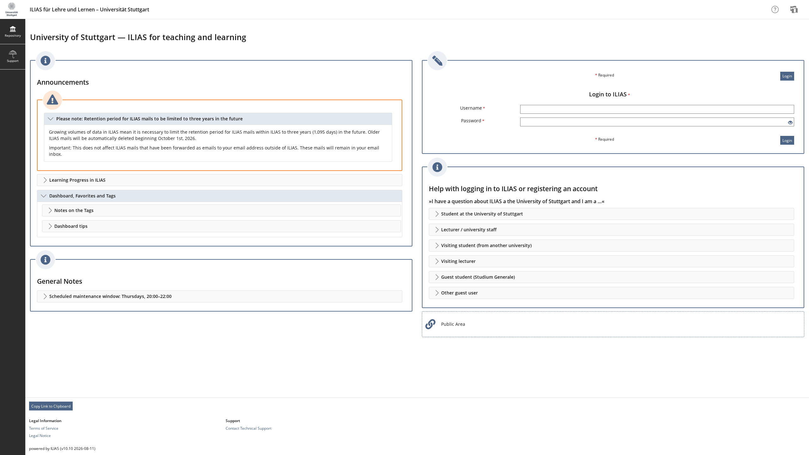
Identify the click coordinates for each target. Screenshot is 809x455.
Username (472, 108)
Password (472, 121)
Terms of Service (43, 428)
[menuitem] (794, 9)
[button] (218, 119)
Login (787, 76)
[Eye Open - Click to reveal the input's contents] (790, 123)
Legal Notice (40, 435)
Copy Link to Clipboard (50, 406)
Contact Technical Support (248, 428)
